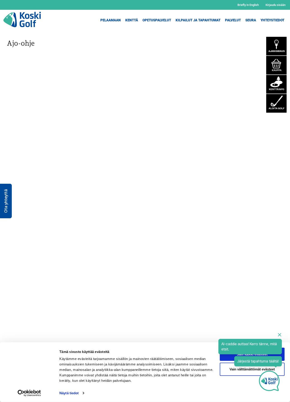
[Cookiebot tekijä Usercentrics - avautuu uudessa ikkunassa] (29, 393)
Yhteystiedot (272, 20)
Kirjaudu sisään (275, 5)
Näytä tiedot (69, 393)
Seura (250, 20)
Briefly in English (248, 5)
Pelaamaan (110, 20)
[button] (6, 201)
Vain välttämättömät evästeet (252, 369)
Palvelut (233, 20)
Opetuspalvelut (157, 20)
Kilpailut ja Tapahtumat (198, 20)
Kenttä (131, 20)
